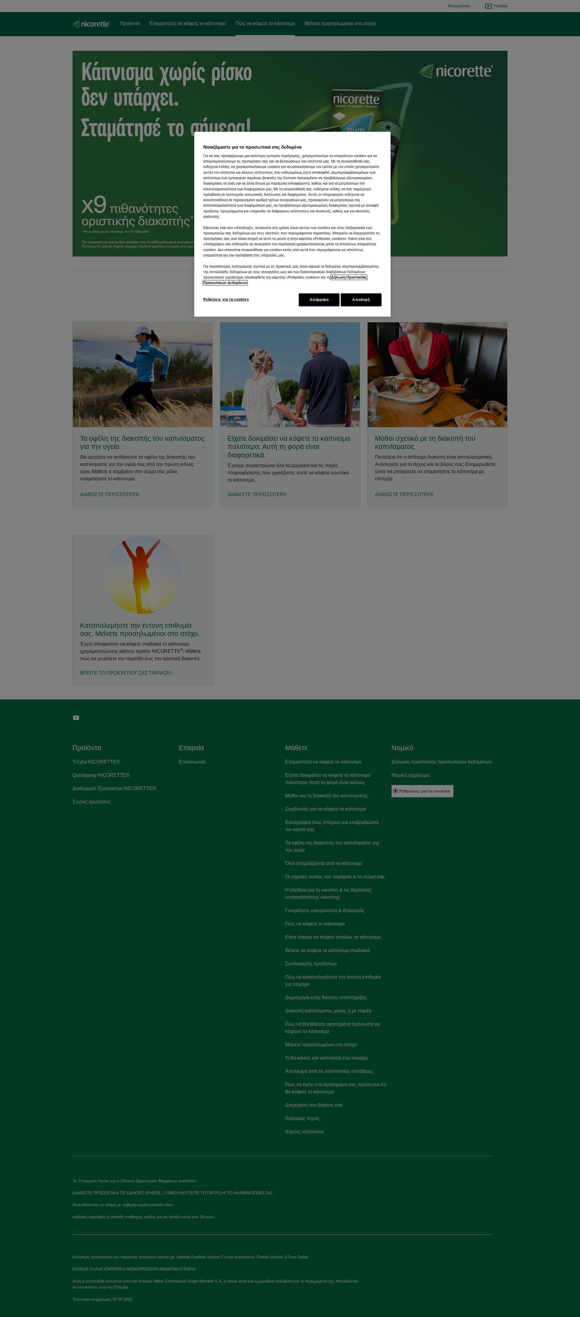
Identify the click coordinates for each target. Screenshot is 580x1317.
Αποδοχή (360, 300)
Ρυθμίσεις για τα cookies (226, 299)
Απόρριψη (319, 300)
